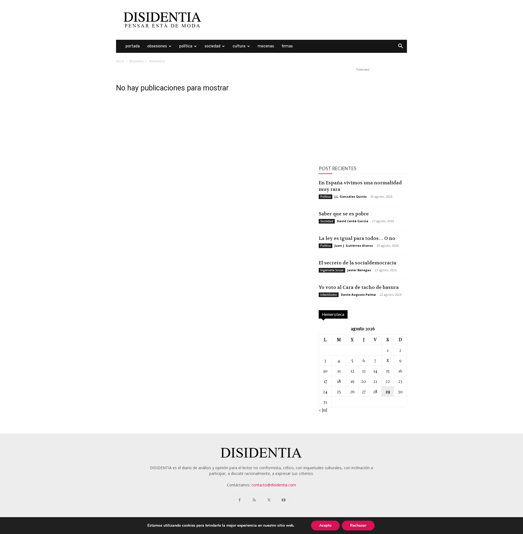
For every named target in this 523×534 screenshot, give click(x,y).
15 (388, 371)
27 (364, 391)
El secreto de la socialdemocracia (357, 263)
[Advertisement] (308, 20)
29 (387, 391)
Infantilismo (328, 295)
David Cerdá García (352, 221)
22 (387, 381)
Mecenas (266, 46)
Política (185, 46)
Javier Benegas (359, 270)
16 (400, 371)
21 (375, 381)
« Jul (323, 410)
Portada (133, 46)
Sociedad (212, 46)
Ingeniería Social (331, 270)
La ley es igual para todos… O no (357, 238)
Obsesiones (157, 46)
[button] (400, 46)
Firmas (287, 46)
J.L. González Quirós (351, 196)
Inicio (120, 61)
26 (352, 391)
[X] (268, 500)
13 (364, 371)
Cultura (239, 46)
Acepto (325, 525)
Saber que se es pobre (344, 214)
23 (400, 381)
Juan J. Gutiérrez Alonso (354, 245)
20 (363, 381)
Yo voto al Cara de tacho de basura (359, 287)
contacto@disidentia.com (273, 484)
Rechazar (358, 525)
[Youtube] (283, 500)
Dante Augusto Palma (358, 294)
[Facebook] (239, 500)
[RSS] (254, 500)
